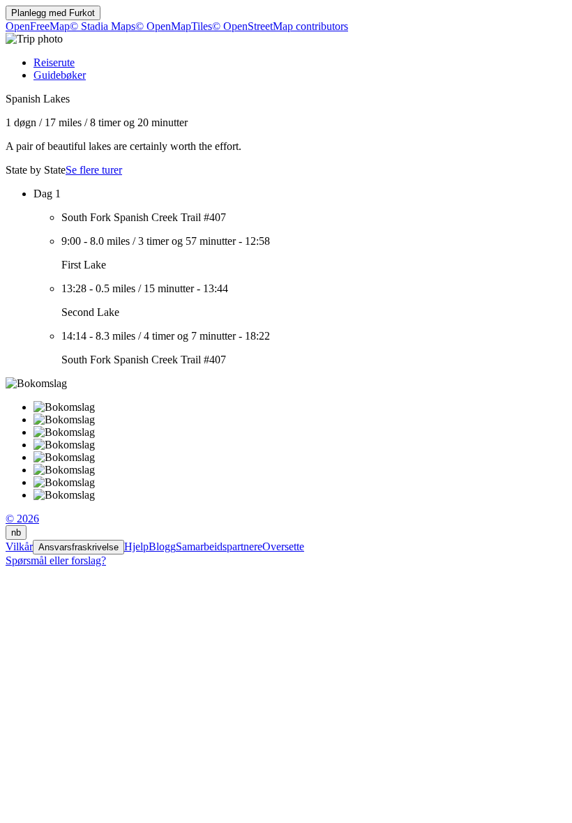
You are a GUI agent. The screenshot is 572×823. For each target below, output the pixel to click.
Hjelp (136, 546)
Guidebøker (59, 75)
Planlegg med (53, 13)
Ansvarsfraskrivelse (78, 547)
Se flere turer (94, 170)
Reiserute (54, 62)
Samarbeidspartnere (219, 546)
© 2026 (22, 518)
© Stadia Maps (102, 26)
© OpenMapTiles (173, 26)
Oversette (283, 546)
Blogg (162, 546)
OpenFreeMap (38, 26)
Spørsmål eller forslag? (56, 560)
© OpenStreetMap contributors (280, 26)
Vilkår (19, 546)
